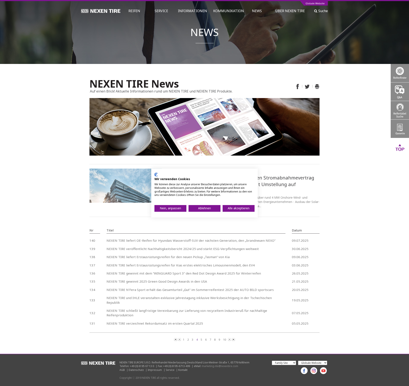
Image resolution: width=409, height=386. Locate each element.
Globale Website (315, 3)
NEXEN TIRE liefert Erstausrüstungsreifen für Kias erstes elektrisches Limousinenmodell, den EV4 (181, 265)
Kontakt (182, 370)
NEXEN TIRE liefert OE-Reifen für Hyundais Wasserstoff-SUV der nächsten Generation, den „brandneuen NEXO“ (191, 240)
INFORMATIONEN (192, 11)
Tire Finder (400, 73)
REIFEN (134, 11)
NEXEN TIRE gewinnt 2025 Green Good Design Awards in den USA (157, 281)
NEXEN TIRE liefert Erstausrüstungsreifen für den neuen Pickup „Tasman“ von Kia (168, 257)
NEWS (258, 11)
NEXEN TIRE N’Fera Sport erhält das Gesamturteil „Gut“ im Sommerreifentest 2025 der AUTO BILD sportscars (190, 290)
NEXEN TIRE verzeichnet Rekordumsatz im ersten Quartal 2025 (155, 323)
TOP (400, 147)
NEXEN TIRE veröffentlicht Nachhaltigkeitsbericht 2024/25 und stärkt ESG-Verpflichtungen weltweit (183, 249)
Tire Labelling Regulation (400, 110)
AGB (122, 370)
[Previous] (176, 339)
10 (224, 339)
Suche (322, 11)
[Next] (230, 339)
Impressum (155, 370)
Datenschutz (136, 370)
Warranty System (400, 129)
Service (170, 370)
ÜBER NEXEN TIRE (290, 11)
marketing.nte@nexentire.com (220, 366)
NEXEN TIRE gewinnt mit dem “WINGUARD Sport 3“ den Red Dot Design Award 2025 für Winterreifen (184, 273)
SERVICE (161, 11)
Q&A (400, 91)
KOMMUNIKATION (228, 11)
